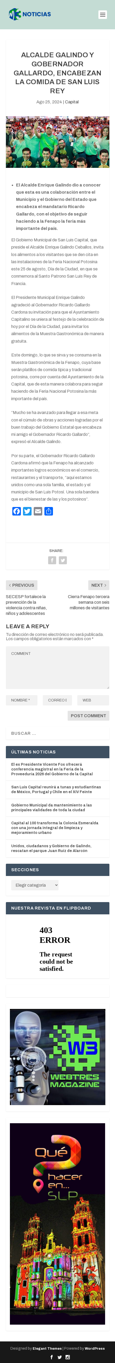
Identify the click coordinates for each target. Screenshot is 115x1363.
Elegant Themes (47, 1348)
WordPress (95, 1348)
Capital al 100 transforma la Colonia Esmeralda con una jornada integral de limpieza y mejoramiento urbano (54, 828)
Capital (72, 102)
